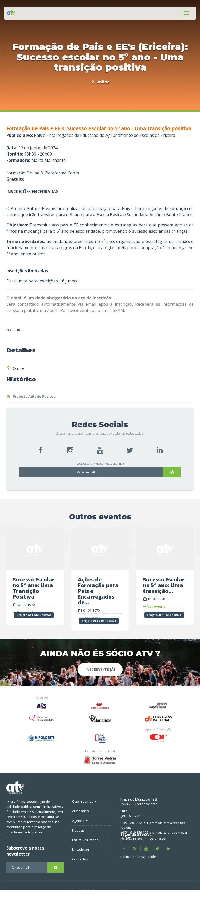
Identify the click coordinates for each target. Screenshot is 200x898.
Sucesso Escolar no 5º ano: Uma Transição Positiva (33, 588)
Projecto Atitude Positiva (34, 396)
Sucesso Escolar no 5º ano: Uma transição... (163, 585)
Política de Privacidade (138, 856)
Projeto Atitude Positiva (34, 615)
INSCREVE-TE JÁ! (100, 669)
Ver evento (156, 606)
